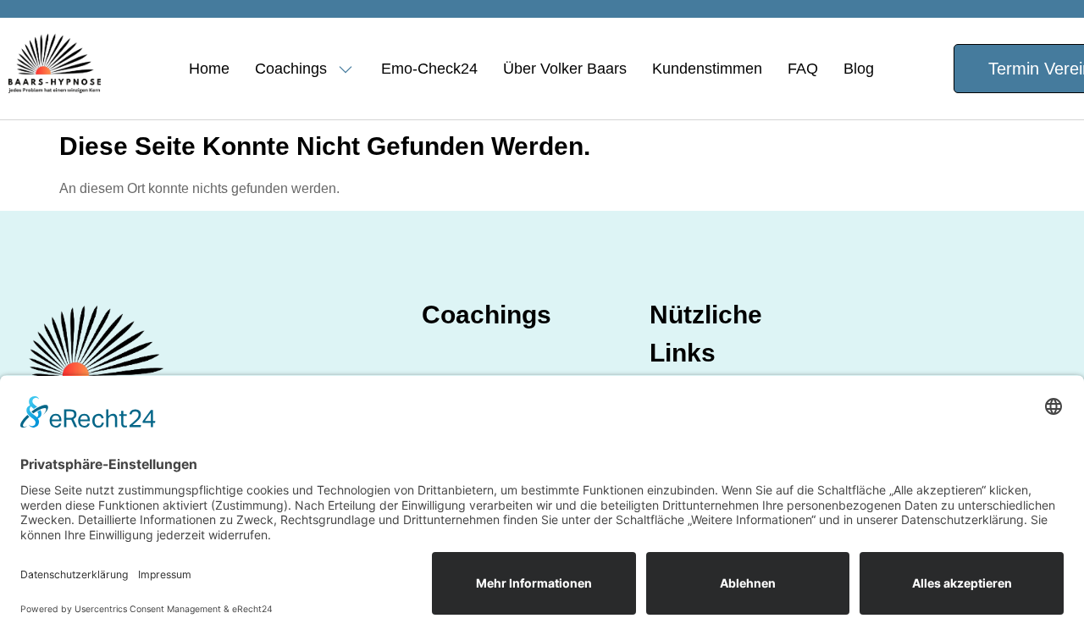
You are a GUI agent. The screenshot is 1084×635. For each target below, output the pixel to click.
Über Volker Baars (565, 68)
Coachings (291, 68)
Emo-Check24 (429, 68)
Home (209, 68)
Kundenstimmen (707, 68)
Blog (858, 68)
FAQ (803, 68)
